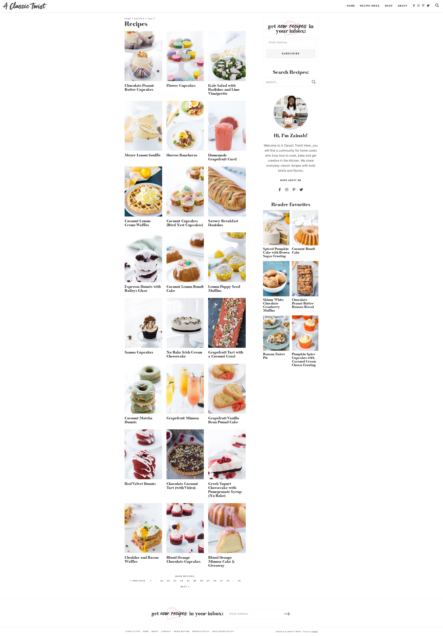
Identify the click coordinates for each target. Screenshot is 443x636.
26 (188, 581)
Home (351, 6)
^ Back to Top (132, 631)
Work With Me (182, 631)
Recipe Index (370, 6)
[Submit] (314, 82)
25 (181, 581)
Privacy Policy (201, 631)
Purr (315, 632)
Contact (166, 631)
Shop (389, 6)
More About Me (290, 180)
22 (161, 581)
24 (175, 581)
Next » (185, 587)
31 (221, 581)
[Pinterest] (423, 6)
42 (239, 581)
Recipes (139, 19)
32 (228, 581)
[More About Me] (290, 112)
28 (201, 581)
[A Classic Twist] (25, 6)
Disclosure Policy (223, 631)
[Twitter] (428, 6)
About (403, 6)
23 (168, 581)
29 (208, 581)
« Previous (138, 581)
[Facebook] (414, 6)
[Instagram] (419, 6)
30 (215, 581)
